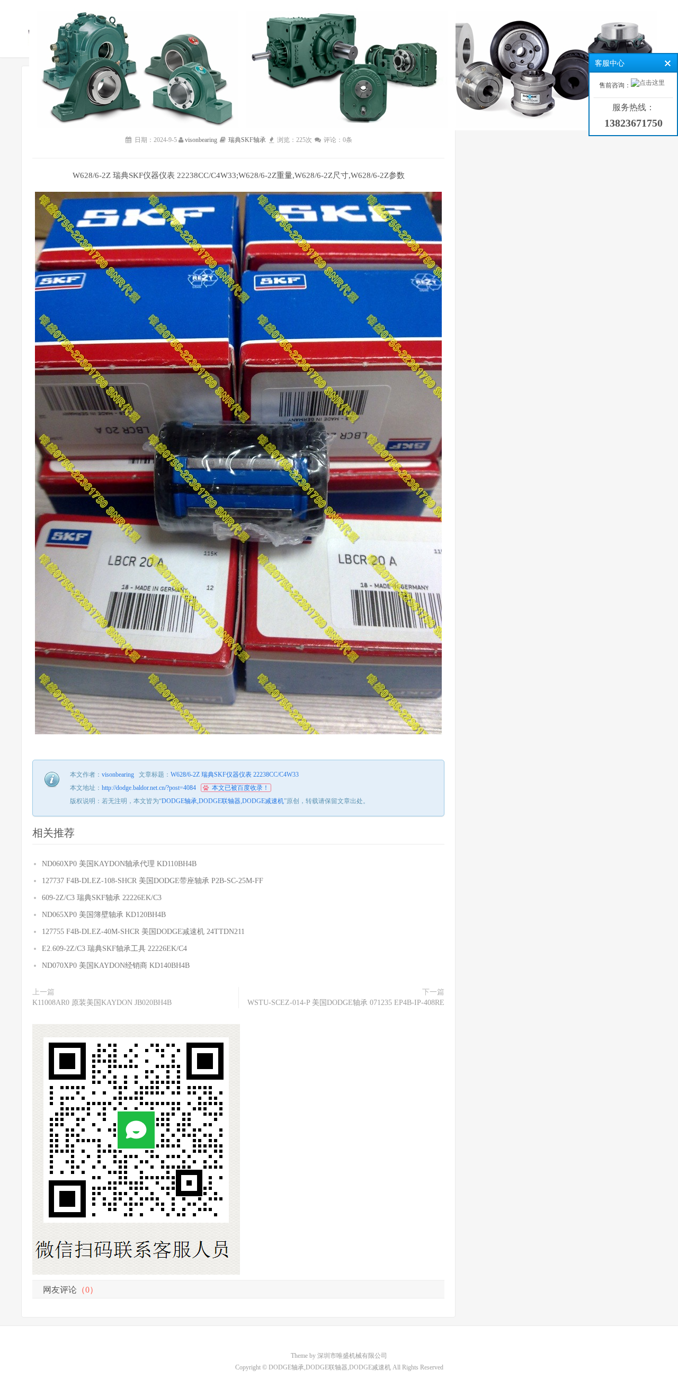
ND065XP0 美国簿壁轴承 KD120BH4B (104, 915)
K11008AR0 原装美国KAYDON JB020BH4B (102, 1003)
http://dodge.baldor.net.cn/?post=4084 (149, 787)
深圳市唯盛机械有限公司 (352, 1355)
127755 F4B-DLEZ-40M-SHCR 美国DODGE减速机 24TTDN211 (143, 932)
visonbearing (201, 140)
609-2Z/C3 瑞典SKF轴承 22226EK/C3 (102, 898)
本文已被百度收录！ (240, 787)
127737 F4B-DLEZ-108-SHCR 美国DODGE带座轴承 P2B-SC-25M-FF (152, 881)
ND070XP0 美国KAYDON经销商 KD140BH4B (116, 965)
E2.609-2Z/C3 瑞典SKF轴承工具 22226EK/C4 (114, 949)
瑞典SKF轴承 (247, 140)
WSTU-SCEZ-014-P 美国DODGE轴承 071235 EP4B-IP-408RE (345, 1003)
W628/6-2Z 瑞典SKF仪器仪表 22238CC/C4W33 (235, 774)
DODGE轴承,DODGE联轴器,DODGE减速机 (223, 801)
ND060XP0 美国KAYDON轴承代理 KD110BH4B (119, 864)
